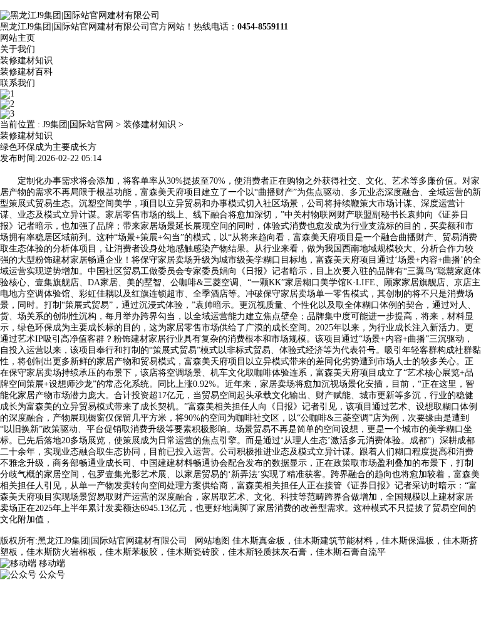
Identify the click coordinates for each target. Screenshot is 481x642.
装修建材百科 (26, 71)
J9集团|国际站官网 (78, 124)
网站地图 (212, 540)
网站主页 (17, 38)
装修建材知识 (26, 60)
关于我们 (17, 49)
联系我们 (17, 83)
